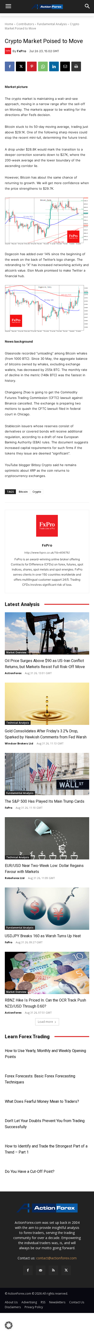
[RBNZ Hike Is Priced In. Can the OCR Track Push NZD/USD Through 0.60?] (47, 973)
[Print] (76, 66)
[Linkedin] (54, 66)
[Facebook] (9, 66)
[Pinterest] (32, 66)
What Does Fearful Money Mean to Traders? (42, 1101)
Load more (45, 1022)
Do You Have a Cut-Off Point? (29, 1171)
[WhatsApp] (43, 66)
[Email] (65, 66)
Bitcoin (23, 491)
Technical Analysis (17, 722)
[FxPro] (9, 51)
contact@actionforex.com (56, 1258)
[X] (21, 66)
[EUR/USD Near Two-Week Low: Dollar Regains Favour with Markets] (47, 838)
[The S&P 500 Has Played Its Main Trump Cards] (47, 774)
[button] (8, 1325)
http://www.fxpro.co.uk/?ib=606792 (47, 552)
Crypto (37, 491)
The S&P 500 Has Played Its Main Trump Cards (44, 801)
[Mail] (40, 1270)
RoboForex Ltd (15, 878)
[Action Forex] (47, 7)
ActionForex (13, 673)
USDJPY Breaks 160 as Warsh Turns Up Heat (43, 936)
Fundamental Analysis (52, 24)
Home (9, 24)
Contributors (25, 24)
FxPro (21, 51)
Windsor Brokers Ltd (19, 743)
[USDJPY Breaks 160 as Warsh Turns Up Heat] (47, 908)
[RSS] (53, 1270)
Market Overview (16, 652)
